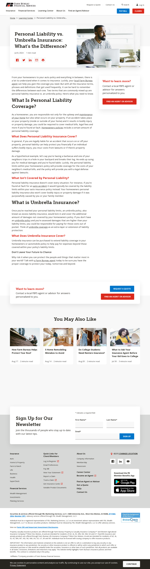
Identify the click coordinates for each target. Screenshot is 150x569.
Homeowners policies (52, 127)
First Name (80, 420)
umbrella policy (22, 220)
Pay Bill (123, 11)
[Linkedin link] (120, 461)
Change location (128, 453)
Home (12, 18)
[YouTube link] (128, 461)
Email (78, 431)
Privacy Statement (18, 565)
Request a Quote (94, 5)
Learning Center (26, 18)
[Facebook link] (112, 461)
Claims (138, 11)
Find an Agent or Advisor (119, 101)
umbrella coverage (38, 227)
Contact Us (110, 5)
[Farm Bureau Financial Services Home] (21, 5)
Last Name (112, 420)
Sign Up (127, 436)
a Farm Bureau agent (44, 260)
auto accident (40, 186)
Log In (141, 5)
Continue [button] (131, 564)
